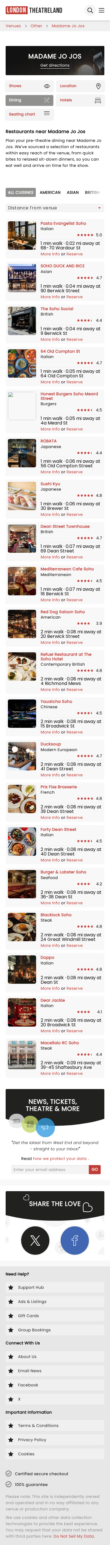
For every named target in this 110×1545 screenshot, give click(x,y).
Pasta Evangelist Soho (63, 223)
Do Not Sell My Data (74, 1536)
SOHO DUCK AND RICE (63, 266)
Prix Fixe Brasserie (59, 787)
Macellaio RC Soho (60, 1043)
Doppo (47, 957)
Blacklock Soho (56, 915)
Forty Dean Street (58, 829)
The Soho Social (57, 309)
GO (95, 1169)
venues (13, 26)
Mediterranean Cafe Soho (67, 569)
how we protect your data (60, 1158)
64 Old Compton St (60, 351)
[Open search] (90, 10)
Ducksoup (51, 744)
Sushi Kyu (50, 484)
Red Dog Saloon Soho (63, 612)
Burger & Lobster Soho (63, 872)
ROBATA (49, 441)
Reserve (75, 254)
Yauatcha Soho (56, 701)
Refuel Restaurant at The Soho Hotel (66, 656)
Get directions (54, 65)
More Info (51, 254)
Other (36, 26)
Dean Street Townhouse (65, 526)
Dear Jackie (53, 1000)
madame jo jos (68, 26)
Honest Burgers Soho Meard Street (69, 396)
